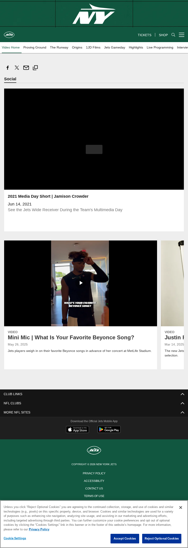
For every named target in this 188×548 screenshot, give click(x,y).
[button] (94, 149)
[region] (94, 524)
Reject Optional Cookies (162, 538)
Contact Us (94, 488)
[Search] (173, 35)
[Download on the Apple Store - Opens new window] (77, 430)
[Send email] (26, 70)
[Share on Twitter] (17, 70)
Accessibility (94, 480)
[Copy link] (35, 68)
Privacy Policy (94, 473)
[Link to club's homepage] (9, 33)
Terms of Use (94, 495)
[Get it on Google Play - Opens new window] (109, 431)
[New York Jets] (94, 451)
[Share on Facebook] (7, 70)
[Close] (181, 508)
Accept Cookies (125, 538)
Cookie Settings (15, 538)
